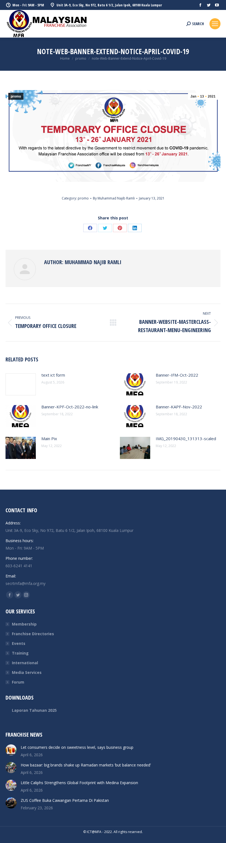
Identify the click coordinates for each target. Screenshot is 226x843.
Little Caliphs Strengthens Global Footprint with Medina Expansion (79, 782)
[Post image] (21, 384)
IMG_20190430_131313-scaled (186, 438)
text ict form (53, 375)
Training (20, 653)
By (114, 198)
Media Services (27, 672)
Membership (24, 624)
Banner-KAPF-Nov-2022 (179, 406)
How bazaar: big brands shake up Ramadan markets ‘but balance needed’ (86, 765)
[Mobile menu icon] (214, 23)
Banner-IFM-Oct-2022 (177, 375)
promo (16, 96)
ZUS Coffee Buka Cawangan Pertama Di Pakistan (65, 800)
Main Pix (49, 438)
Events (18, 643)
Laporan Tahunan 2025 (34, 710)
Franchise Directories (33, 633)
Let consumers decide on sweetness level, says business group (77, 747)
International (25, 662)
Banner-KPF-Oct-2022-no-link (69, 406)
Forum (18, 682)
